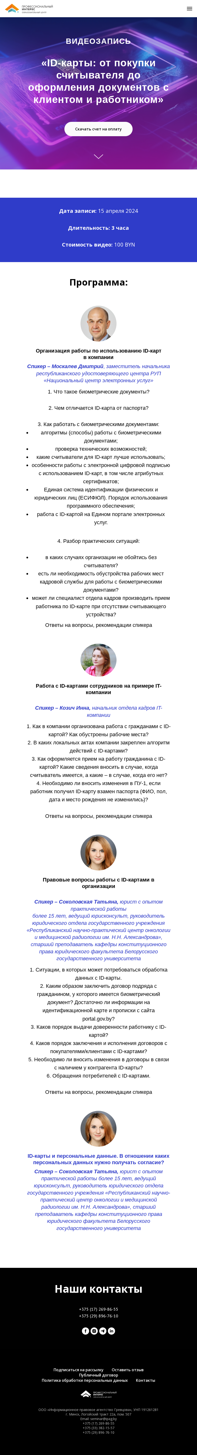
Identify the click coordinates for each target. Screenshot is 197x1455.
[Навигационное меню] (189, 8)
